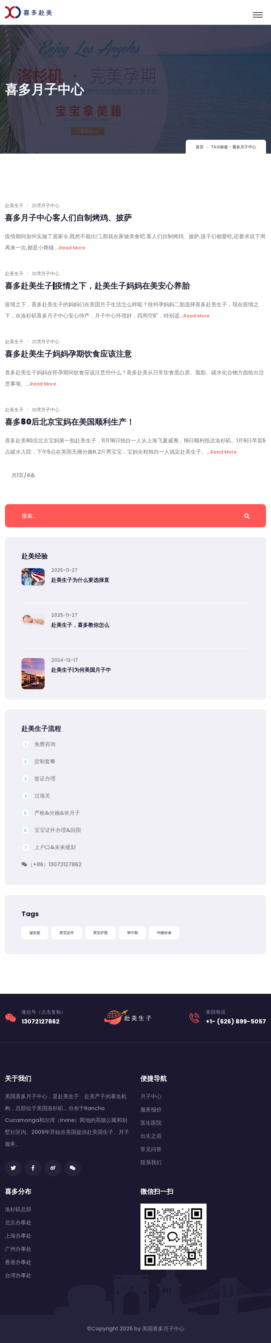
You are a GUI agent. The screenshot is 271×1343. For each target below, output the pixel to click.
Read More (72, 247)
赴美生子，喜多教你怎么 (80, 625)
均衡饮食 (164, 932)
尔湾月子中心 (45, 205)
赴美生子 (14, 205)
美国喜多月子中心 (163, 1328)
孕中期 (132, 932)
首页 (200, 147)
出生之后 (151, 1136)
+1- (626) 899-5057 (236, 1021)
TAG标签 (219, 147)
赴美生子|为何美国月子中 (81, 670)
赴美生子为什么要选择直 (80, 580)
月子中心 (151, 1096)
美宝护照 (100, 932)
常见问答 (151, 1149)
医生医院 (151, 1123)
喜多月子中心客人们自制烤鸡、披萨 (68, 217)
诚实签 (34, 932)
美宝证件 (66, 932)
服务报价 (151, 1109)
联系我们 (151, 1162)
